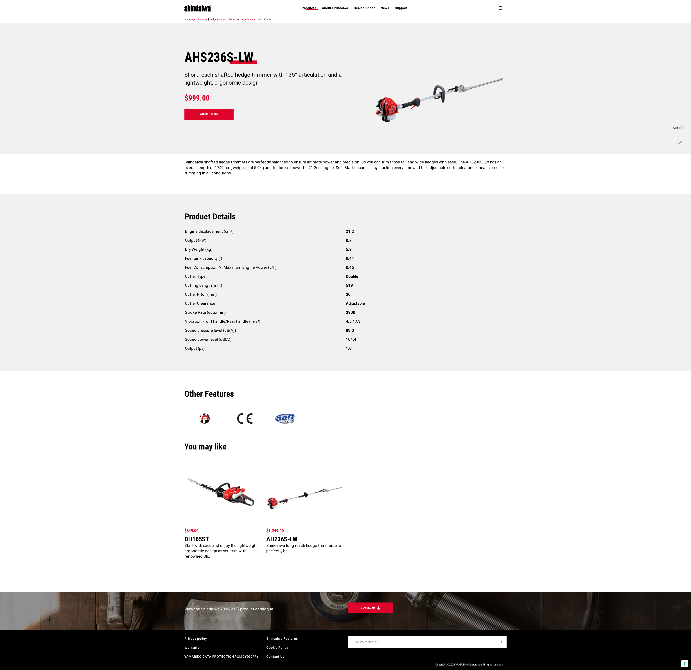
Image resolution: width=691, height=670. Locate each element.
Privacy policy (195, 638)
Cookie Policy (277, 647)
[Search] (501, 8)
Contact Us (275, 656)
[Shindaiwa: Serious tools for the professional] (197, 8)
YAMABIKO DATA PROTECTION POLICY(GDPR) (221, 656)
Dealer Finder (364, 8)
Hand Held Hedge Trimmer (242, 19)
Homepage (189, 19)
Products (202, 19)
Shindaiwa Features (282, 638)
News (385, 8)
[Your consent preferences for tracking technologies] (684, 663)
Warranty (191, 647)
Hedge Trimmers (218, 19)
